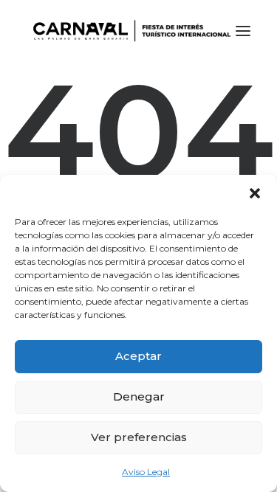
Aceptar (138, 356)
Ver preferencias (139, 437)
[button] (254, 193)
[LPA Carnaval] (129, 31)
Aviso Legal (146, 471)
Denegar (139, 396)
